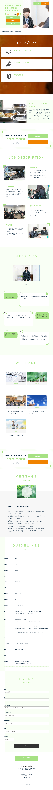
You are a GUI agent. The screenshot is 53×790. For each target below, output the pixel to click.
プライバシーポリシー (26, 781)
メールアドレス (7, 712)
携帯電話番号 (7, 720)
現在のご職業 (7, 705)
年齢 (5, 697)
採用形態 (6, 736)
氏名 (5, 689)
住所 (5, 728)
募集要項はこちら (38, 136)
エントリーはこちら (38, 142)
